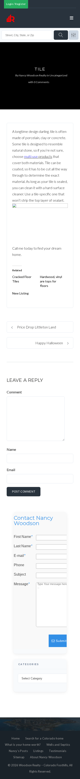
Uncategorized (58, 75)
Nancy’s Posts (18, 751)
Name (11, 449)
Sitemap (18, 757)
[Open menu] (71, 18)
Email (11, 470)
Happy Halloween (49, 343)
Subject (20, 574)
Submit (60, 641)
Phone (19, 565)
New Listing (20, 293)
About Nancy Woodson (46, 757)
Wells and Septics (58, 744)
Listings (38, 751)
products (45, 156)
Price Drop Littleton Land (36, 327)
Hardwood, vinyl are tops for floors (51, 281)
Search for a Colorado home (44, 738)
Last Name (23, 546)
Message (22, 584)
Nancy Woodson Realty (32, 75)
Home (16, 738)
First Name (23, 537)
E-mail (19, 555)
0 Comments (41, 82)
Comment (14, 392)
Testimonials (57, 751)
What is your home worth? (23, 744)
